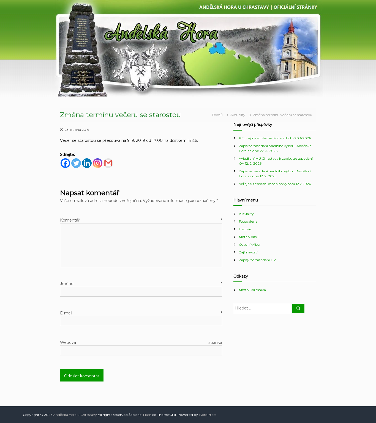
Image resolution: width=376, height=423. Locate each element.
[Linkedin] (87, 163)
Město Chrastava (252, 290)
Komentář (141, 220)
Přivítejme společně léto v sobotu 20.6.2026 (275, 138)
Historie (245, 229)
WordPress (207, 415)
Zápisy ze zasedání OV (257, 260)
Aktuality (237, 115)
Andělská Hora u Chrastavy (75, 415)
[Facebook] (65, 163)
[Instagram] (97, 163)
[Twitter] (76, 163)
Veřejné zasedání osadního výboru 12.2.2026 (275, 184)
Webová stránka (141, 342)
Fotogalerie (248, 221)
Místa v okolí (248, 237)
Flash (147, 415)
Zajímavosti (248, 252)
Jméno (141, 283)
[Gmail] (108, 163)
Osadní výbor (250, 244)
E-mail (141, 313)
